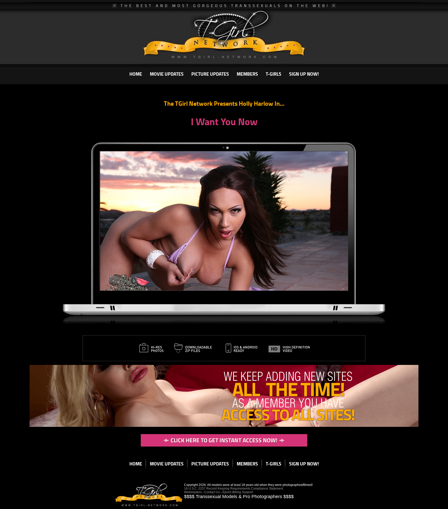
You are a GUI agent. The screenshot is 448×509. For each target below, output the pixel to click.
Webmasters (193, 492)
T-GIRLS (273, 73)
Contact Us (212, 492)
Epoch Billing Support (237, 492)
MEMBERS (247, 73)
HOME (135, 73)
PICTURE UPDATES (210, 73)
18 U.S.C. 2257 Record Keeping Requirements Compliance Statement (233, 488)
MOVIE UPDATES (167, 73)
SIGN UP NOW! (304, 73)
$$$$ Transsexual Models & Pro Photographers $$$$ (239, 496)
